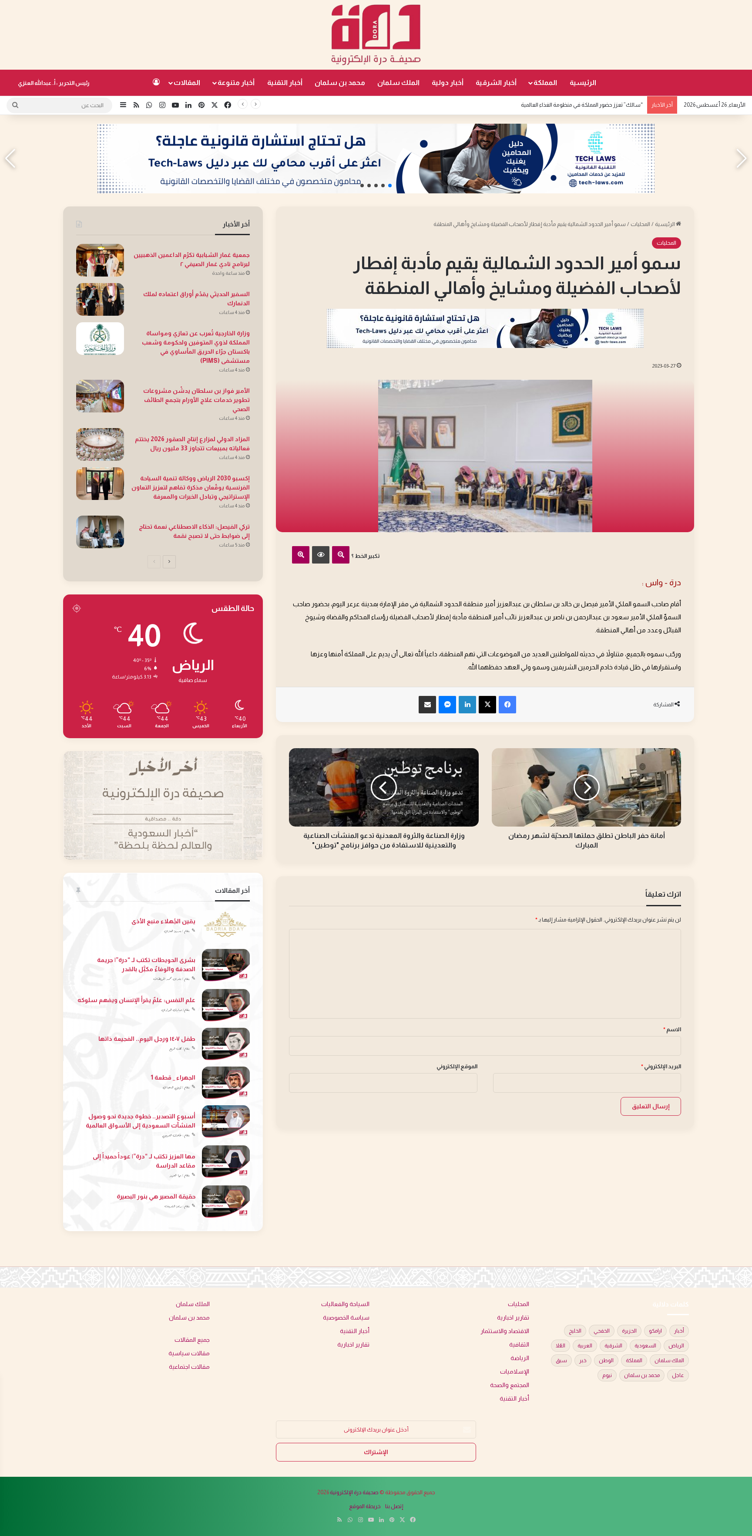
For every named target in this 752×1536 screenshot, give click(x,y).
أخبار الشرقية (496, 82)
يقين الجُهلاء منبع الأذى (163, 921)
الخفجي (602, 1331)
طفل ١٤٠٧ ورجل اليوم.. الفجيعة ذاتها (146, 1038)
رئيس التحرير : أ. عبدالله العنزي (54, 83)
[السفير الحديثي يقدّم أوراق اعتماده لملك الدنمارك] (100, 299)
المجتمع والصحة (509, 1385)
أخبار (679, 1331)
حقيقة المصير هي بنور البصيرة (156, 1196)
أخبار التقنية (284, 82)
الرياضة (519, 1358)
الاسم (672, 1029)
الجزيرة (629, 1331)
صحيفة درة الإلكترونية (354, 1492)
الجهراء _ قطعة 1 (173, 1077)
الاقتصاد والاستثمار (504, 1331)
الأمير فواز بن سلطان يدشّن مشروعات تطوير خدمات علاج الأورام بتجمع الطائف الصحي (196, 399)
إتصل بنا (394, 1506)
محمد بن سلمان (340, 82)
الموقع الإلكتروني (456, 1066)
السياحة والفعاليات (345, 1304)
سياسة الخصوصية (346, 1317)
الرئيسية (583, 82)
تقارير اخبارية (513, 1317)
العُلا (560, 1346)
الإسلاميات (514, 1371)
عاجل (678, 1375)
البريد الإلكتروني (661, 1066)
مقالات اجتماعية (189, 1367)
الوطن (606, 1360)
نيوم (607, 1375)
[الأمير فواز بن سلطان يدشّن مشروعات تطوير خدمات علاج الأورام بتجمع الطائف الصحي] (100, 396)
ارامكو (655, 1331)
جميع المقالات (192, 1340)
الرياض (676, 1346)
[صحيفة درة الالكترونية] (376, 34)
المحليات (640, 224)
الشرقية (613, 1346)
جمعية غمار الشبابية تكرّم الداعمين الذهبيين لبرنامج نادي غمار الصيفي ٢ (564, 104)
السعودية (645, 1346)
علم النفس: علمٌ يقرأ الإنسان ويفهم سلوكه (136, 999)
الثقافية (519, 1344)
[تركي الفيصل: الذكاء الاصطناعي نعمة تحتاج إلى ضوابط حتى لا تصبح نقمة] (100, 532)
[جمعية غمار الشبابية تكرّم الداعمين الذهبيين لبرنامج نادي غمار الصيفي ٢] (100, 260)
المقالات (187, 82)
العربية (584, 1346)
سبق (561, 1360)
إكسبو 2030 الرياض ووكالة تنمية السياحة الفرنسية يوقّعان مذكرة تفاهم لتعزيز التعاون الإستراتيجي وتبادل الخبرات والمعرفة (190, 487)
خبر (583, 1360)
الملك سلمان (398, 82)
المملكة (545, 82)
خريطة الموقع (365, 1506)
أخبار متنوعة (236, 82)
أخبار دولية (447, 82)
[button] (390, 185)
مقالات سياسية (189, 1353)
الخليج (575, 1331)
